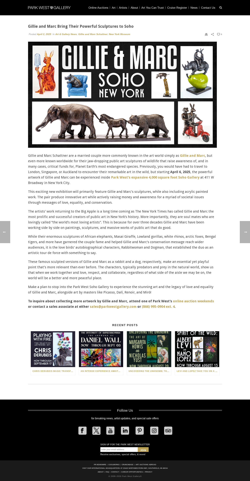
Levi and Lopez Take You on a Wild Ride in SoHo (198, 371)
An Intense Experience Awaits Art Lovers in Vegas (102, 371)
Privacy (148, 472)
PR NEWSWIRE (100, 465)
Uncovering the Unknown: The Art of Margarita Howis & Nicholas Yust (150, 371)
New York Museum (119, 34)
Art (113, 7)
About (134, 7)
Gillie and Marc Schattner (92, 34)
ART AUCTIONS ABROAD (146, 465)
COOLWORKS (114, 465)
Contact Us (208, 7)
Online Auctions (98, 7)
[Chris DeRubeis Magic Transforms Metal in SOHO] (53, 349)
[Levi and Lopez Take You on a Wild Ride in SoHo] (197, 349)
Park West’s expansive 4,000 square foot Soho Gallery (155, 177)
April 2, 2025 (44, 34)
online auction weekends (193, 301)
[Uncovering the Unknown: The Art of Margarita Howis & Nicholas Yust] (149, 349)
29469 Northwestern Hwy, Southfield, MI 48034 (145, 468)
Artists (123, 7)
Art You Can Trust (152, 7)
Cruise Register (177, 7)
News (194, 7)
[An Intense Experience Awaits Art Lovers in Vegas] (101, 349)
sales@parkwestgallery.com (113, 307)
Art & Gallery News (66, 34)
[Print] (206, 34)
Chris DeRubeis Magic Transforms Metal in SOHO (53, 371)
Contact (115, 472)
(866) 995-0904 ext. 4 (158, 307)
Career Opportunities (132, 472)
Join (143, 450)
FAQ (107, 472)
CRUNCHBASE (128, 465)
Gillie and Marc (192, 156)
